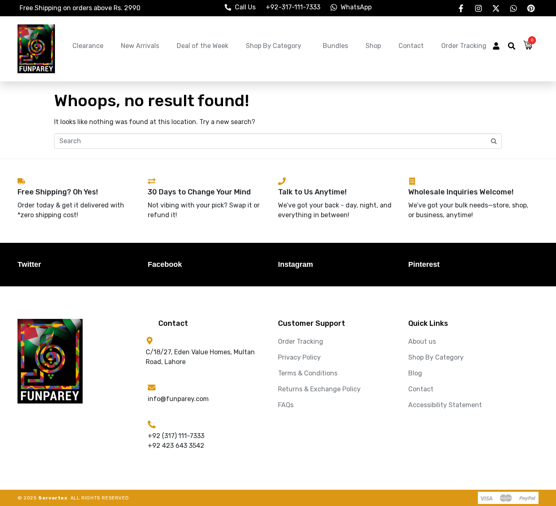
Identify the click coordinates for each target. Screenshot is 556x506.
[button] (496, 47)
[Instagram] (478, 8)
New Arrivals (140, 46)
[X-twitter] (495, 8)
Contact (411, 46)
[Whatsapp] (513, 8)
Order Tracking (463, 46)
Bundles (335, 46)
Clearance (87, 46)
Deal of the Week (202, 46)
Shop (373, 46)
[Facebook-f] (460, 8)
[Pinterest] (530, 8)
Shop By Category (273, 46)
